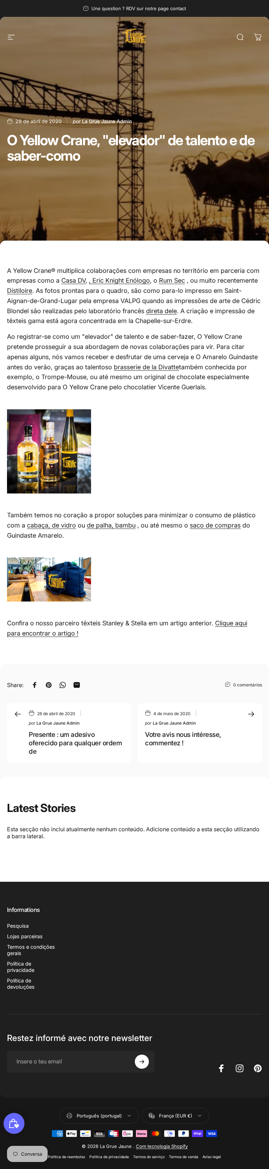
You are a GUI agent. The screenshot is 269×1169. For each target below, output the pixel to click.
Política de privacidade (20, 967)
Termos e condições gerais (31, 950)
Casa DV (73, 280)
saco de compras (215, 525)
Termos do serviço (149, 1157)
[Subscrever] (142, 1062)
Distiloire (19, 290)
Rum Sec (172, 280)
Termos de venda (183, 1157)
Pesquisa (18, 926)
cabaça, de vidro (51, 525)
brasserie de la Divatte (146, 367)
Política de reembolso (66, 1157)
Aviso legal (211, 1157)
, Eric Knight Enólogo (119, 280)
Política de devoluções (21, 983)
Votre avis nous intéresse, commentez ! (183, 739)
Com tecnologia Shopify (162, 1146)
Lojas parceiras (25, 936)
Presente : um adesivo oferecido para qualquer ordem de (75, 743)
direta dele (161, 311)
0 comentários (247, 684)
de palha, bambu (111, 525)
